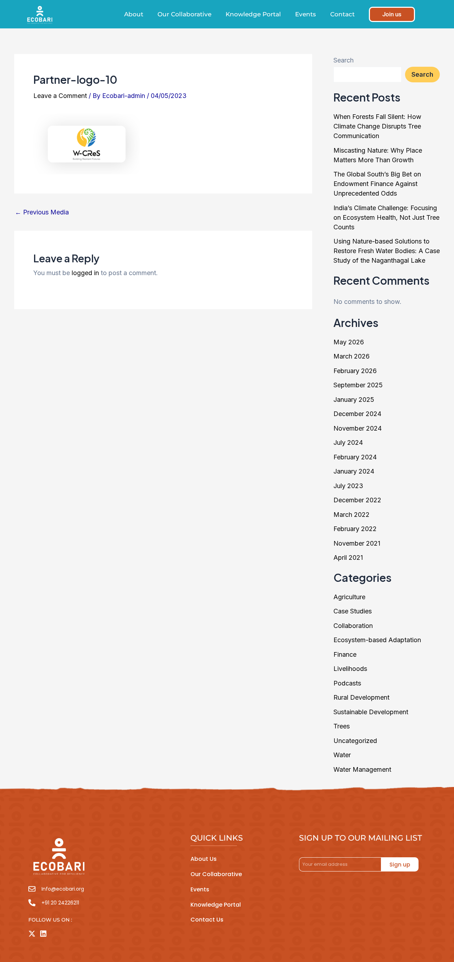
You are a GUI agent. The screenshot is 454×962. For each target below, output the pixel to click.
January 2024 (353, 471)
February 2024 (355, 457)
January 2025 (353, 399)
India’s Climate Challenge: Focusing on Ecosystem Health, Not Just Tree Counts (386, 217)
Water (342, 755)
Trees (341, 726)
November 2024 (357, 428)
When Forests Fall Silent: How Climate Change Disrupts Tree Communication (377, 126)
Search (343, 60)
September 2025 (358, 385)
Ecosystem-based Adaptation (377, 640)
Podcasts (347, 683)
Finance (344, 654)
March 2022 (351, 514)
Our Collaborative (184, 14)
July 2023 (348, 486)
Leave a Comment (60, 95)
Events (305, 14)
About (133, 14)
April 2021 (348, 557)
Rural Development (361, 697)
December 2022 (357, 500)
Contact (342, 14)
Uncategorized (355, 740)
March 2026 (351, 356)
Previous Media (42, 212)
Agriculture (349, 597)
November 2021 (356, 543)
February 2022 (355, 528)
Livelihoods (350, 668)
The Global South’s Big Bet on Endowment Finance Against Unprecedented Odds (377, 183)
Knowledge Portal (253, 14)
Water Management (362, 769)
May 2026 (348, 342)
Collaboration (353, 625)
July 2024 (348, 442)
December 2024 (357, 413)
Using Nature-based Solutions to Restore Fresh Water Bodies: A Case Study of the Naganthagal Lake (386, 250)
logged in (85, 273)
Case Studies (352, 611)
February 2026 (355, 371)
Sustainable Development (370, 712)
